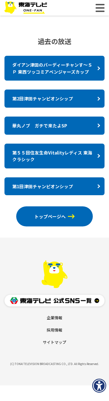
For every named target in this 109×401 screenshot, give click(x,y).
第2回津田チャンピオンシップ (42, 98)
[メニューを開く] (100, 8)
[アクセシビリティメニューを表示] (99, 386)
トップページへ (50, 216)
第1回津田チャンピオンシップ (42, 186)
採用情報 (54, 330)
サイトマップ (54, 342)
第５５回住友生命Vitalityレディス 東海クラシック (52, 156)
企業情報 (54, 317)
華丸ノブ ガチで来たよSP (39, 125)
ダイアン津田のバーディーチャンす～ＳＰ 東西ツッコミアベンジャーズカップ (52, 68)
